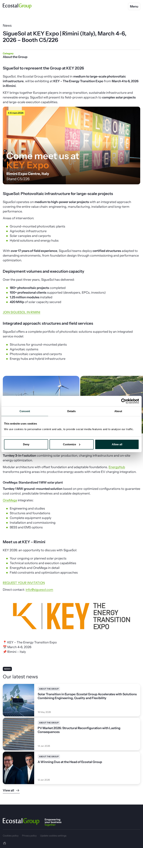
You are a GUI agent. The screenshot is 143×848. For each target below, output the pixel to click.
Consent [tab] (25, 411)
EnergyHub (117, 467)
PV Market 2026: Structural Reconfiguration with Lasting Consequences (79, 730)
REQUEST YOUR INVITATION (24, 583)
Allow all (117, 444)
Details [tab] (71, 411)
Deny (26, 444)
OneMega (10, 500)
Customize (69, 444)
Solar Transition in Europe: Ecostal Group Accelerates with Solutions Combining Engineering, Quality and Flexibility (87, 696)
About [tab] (118, 411)
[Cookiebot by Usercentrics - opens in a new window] (123, 401)
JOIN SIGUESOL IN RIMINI (21, 312)
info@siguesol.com (39, 590)
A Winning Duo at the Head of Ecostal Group (70, 762)
